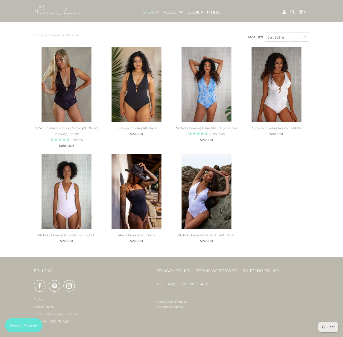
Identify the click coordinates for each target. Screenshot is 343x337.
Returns (166, 284)
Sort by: (255, 37)
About (171, 12)
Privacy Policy (173, 271)
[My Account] (284, 12)
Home (38, 35)
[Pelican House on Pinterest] (56, 286)
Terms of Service (216, 271)
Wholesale (195, 284)
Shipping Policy (261, 271)
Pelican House (177, 301)
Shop (149, 12)
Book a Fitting (203, 12)
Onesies (54, 35)
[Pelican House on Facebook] (41, 286)
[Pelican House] (58, 11)
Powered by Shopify (169, 306)
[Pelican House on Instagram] (70, 286)
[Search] (293, 12)
